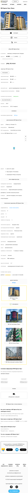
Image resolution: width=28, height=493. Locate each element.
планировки (5, 72)
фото (15, 42)
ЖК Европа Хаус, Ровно (14, 298)
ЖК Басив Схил (23, 382)
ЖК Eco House (4, 382)
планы (15, 37)
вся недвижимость (4, 465)
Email (9, 449)
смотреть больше (5, 373)
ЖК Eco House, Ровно (14, 343)
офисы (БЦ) (24, 465)
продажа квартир (10, 465)
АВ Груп (16, 115)
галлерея (15, 33)
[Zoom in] (26, 136)
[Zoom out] (26, 138)
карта (25, 4)
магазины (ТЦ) (17, 465)
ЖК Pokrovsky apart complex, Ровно (14, 362)
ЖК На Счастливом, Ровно (14, 324)
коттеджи (12, 4)
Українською (25, 1)
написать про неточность (7, 58)
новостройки (4, 4)
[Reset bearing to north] (26, 140)
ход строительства (6, 99)
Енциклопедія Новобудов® (15, 479)
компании (19, 4)
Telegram (23, 449)
